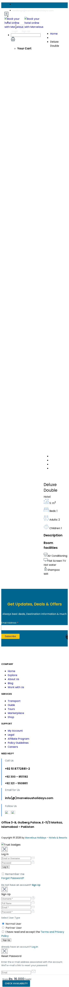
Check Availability (16, 983)
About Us (13, 679)
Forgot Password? (12, 878)
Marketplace (16, 713)
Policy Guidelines (18, 743)
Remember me (14, 874)
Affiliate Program (18, 739)
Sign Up (26, 31)
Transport (14, 701)
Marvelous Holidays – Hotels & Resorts (46, 837)
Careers (13, 747)
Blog (10, 683)
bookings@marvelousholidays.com (33, 10)
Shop (11, 717)
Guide (11, 705)
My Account (15, 731)
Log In (35, 946)
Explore (12, 675)
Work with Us (16, 687)
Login (15, 31)
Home (54, 34)
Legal (11, 735)
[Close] (4, 849)
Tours (11, 709)
